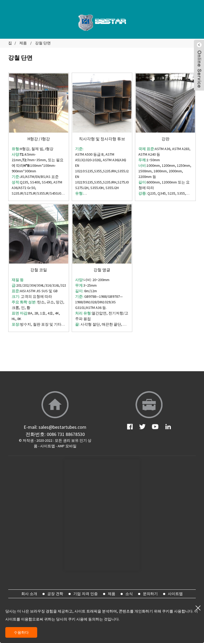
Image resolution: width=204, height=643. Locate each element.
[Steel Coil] (38, 234)
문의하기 (150, 593)
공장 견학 (55, 593)
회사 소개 (29, 593)
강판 (165, 139)
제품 (23, 43)
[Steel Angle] (102, 234)
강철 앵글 (102, 270)
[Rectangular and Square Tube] (102, 103)
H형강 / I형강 (38, 139)
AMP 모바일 (67, 446)
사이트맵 (47, 446)
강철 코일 (38, 270)
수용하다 (21, 632)
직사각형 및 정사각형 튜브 (102, 139)
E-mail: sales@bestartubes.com (55, 427)
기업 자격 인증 (85, 593)
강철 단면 (43, 43)
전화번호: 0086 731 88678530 (55, 434)
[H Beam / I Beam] (38, 103)
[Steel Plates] (165, 103)
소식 (129, 593)
